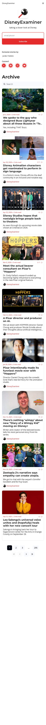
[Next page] (26, 554)
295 (35, 547)
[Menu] (43, 3)
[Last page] (32, 554)
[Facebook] (11, 65)
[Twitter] (4, 65)
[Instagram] (17, 65)
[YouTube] (24, 65)
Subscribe (23, 41)
